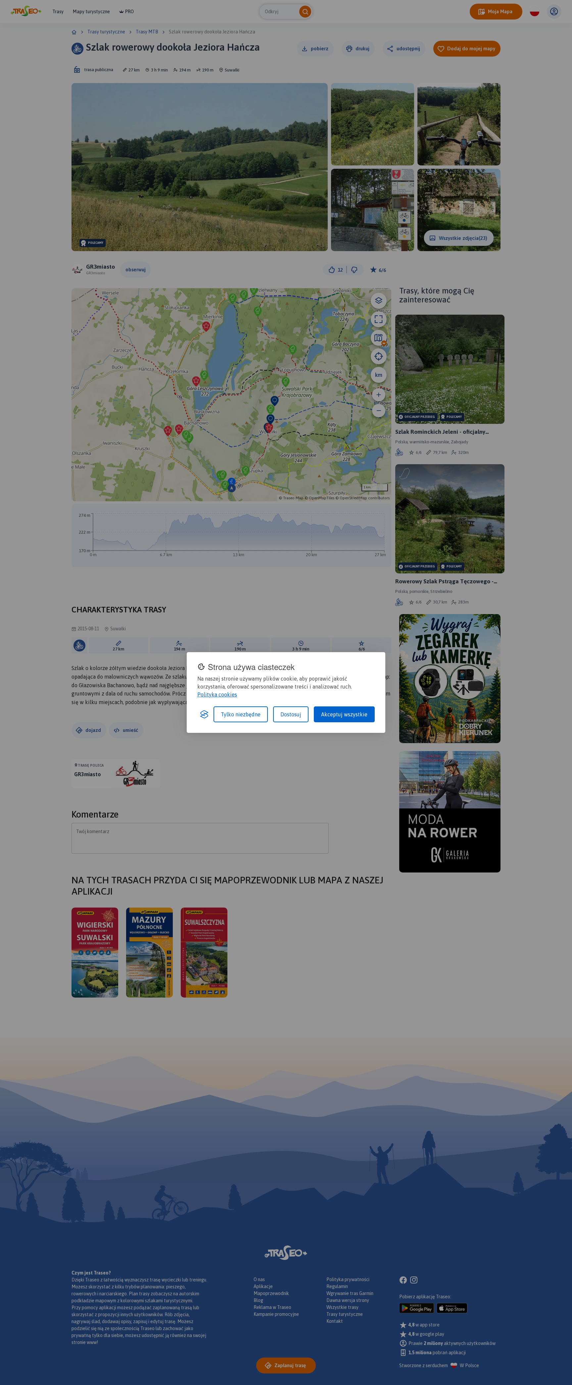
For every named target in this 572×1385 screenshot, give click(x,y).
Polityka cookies (217, 694)
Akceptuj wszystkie (344, 714)
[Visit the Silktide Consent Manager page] (204, 714)
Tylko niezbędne (241, 714)
